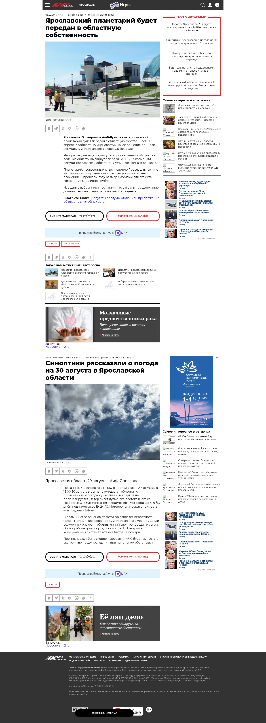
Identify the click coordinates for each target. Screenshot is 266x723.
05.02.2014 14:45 (54, 14)
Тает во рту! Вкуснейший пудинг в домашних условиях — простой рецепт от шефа (197, 120)
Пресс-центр (107, 657)
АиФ (68, 119)
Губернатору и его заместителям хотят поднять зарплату (136, 283)
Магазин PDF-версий (144, 657)
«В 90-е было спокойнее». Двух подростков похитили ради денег (197, 438)
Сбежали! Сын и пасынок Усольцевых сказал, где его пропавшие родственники (199, 132)
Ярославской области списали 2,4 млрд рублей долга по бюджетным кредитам (191, 85)
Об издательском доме (82, 657)
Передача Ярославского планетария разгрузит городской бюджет (80, 272)
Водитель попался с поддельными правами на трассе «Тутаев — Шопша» (192, 70)
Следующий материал (104, 713)
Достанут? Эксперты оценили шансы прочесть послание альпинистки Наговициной (199, 487)
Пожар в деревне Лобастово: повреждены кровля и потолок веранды (192, 56)
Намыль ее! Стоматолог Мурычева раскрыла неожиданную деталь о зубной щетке (197, 475)
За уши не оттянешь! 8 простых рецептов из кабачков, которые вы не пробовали (199, 144)
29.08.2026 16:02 (54, 357)
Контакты (99, 661)
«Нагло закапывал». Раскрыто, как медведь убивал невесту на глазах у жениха (198, 451)
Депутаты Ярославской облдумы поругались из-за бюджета (137, 271)
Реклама (123, 657)
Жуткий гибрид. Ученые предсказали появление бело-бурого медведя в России (199, 156)
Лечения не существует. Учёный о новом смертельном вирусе (197, 106)
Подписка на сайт (79, 661)
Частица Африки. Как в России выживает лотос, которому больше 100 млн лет (198, 168)
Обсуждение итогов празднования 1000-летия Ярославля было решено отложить (67, 297)
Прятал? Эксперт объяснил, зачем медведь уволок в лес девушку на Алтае (197, 499)
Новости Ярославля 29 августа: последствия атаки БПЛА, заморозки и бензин (191, 27)
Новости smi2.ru (57, 346)
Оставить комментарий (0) (133, 216)
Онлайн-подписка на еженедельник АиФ (183, 657)
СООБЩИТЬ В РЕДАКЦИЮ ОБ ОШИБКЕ (129, 661)
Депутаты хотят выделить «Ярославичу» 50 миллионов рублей (77, 284)
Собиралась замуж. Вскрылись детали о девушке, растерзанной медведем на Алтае (197, 463)
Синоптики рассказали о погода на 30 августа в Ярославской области (191, 42)
